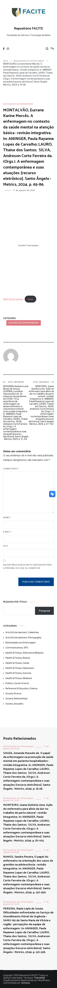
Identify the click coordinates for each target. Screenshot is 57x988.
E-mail (7, 532)
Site (5, 546)
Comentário (11, 469)
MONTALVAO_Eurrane (13, 299)
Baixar (30, 299)
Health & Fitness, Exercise (18, 673)
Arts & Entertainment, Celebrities (22, 632)
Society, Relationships (17, 698)
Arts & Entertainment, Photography (23, 637)
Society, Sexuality (14, 703)
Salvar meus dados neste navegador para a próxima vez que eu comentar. (27, 566)
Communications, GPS (17, 647)
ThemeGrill (39, 978)
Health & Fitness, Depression (20, 668)
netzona (25, 983)
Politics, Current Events (17, 683)
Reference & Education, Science (22, 688)
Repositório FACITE (28, 28)
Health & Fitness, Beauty (18, 658)
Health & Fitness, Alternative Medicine (25, 653)
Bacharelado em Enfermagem (18, 104)
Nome (7, 517)
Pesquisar (44, 610)
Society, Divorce (13, 693)
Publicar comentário (36, 582)
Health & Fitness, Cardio (17, 663)
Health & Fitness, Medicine (19, 678)
